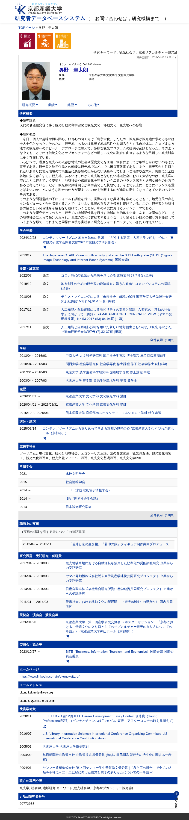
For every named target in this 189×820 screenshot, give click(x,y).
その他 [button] (92, 105)
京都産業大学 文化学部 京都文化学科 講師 (96, 404)
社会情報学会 (75, 482)
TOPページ (26, 27)
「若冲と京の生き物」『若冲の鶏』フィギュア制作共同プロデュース (119, 544)
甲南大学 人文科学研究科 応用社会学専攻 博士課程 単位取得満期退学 (116, 355)
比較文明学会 (75, 473)
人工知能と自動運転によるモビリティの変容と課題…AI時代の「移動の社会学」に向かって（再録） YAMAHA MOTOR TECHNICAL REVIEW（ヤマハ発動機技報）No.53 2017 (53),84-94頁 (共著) (116, 314)
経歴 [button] (71, 105)
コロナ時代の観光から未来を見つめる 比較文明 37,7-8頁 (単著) (107, 275)
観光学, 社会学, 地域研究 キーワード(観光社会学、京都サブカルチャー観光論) (76, 788)
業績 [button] (51, 105)
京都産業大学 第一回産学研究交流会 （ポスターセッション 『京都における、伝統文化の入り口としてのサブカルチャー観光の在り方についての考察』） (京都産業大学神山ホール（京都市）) (119, 626)
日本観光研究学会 (79, 507)
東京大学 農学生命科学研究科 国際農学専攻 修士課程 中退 (108, 372)
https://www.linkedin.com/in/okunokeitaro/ (50, 676)
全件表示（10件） (163, 340)
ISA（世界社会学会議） (83, 498)
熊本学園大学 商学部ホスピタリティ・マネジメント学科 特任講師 (113, 413)
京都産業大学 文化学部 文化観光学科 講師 (96, 396)
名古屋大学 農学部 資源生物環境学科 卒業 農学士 (101, 380)
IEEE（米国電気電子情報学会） (89, 490)
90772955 (27, 803)
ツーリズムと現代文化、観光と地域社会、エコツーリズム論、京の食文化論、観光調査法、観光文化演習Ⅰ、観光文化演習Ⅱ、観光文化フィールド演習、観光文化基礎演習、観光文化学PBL (95, 455)
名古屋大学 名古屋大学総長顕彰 (66, 746)
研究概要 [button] (28, 105)
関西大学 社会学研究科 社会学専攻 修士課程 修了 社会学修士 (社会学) (116, 364)
